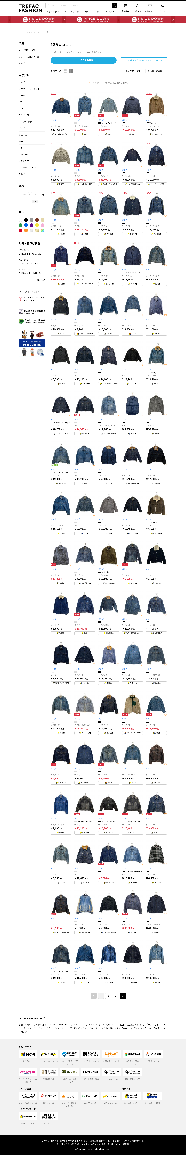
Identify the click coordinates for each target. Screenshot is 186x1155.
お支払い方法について (34, 291)
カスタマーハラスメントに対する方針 (97, 1144)
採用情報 (126, 1144)
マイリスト (109, 11)
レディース (29, 56)
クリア (35, 201)
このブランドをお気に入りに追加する (111, 82)
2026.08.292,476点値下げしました (30, 271)
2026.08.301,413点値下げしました (30, 252)
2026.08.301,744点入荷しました (29, 261)
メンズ (27, 50)
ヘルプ (117, 1144)
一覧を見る (40, 280)
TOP (20, 32)
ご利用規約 (75, 1144)
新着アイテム (52, 11)
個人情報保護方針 (58, 1141)
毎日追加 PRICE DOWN (93, 19)
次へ (123, 996)
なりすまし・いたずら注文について (34, 299)
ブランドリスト (71, 11)
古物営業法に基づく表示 (77, 1141)
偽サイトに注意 (62, 1144)
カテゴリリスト (91, 11)
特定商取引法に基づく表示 (100, 1141)
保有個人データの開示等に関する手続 (128, 1141)
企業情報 (45, 1141)
